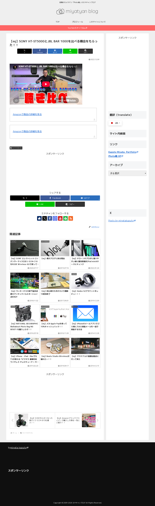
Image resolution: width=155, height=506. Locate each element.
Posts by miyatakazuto (121, 220)
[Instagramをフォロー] (55, 218)
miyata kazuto (18, 447)
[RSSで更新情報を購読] (70, 218)
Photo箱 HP (114, 156)
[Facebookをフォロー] (50, 218)
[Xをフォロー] (44, 218)
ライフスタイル (17, 148)
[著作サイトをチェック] (39, 218)
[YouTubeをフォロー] (60, 218)
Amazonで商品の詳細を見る (27, 114)
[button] (85, 51)
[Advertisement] (32, 171)
